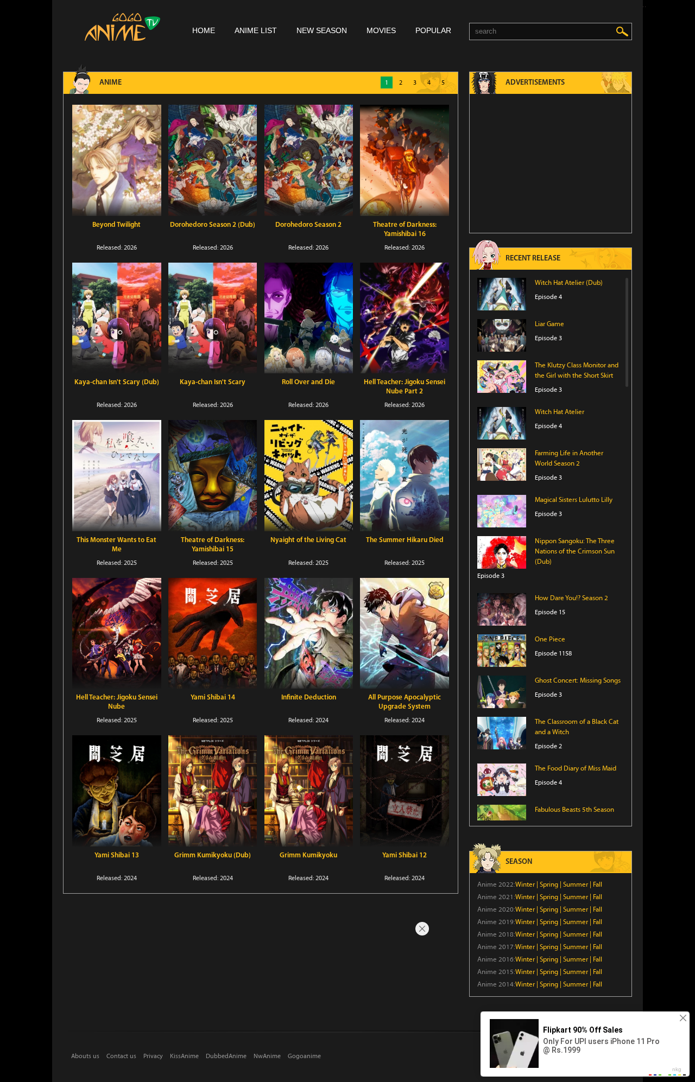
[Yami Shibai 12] (404, 790)
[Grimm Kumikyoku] (308, 790)
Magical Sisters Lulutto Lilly (573, 499)
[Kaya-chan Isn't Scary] (212, 318)
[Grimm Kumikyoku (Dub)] (212, 790)
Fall (597, 884)
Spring (549, 884)
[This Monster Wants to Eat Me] (116, 475)
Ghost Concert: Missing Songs (578, 680)
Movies (381, 30)
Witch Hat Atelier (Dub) (569, 282)
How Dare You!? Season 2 (571, 598)
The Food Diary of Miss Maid (575, 768)
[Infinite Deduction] (308, 633)
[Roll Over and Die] (308, 318)
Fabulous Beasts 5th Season (574, 809)
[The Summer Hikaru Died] (404, 475)
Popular (433, 30)
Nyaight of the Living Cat (308, 540)
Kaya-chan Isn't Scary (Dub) (116, 382)
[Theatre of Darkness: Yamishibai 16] (404, 160)
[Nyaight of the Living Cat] (308, 475)
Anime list (256, 30)
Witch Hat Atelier (559, 412)
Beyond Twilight (116, 224)
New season (321, 30)
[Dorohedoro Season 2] (308, 160)
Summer (575, 884)
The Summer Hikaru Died (405, 540)
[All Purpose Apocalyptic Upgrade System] (404, 633)
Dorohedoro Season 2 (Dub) (212, 224)
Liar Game (549, 324)
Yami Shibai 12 (404, 855)
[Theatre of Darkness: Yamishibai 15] (212, 475)
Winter (525, 884)
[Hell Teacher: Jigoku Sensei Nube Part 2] (404, 318)
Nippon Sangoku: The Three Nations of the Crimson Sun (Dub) (575, 551)
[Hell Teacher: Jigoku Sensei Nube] (116, 633)
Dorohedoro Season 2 (308, 224)
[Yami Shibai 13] (116, 790)
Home (203, 30)
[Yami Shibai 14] (212, 633)
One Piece (550, 639)
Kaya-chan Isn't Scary (212, 382)
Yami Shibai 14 (213, 697)
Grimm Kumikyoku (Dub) (212, 855)
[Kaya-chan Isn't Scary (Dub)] (116, 318)
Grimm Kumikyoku (308, 855)
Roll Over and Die (308, 382)
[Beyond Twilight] (116, 160)
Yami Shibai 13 (116, 855)
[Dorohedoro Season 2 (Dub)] (212, 160)
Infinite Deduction (308, 697)
